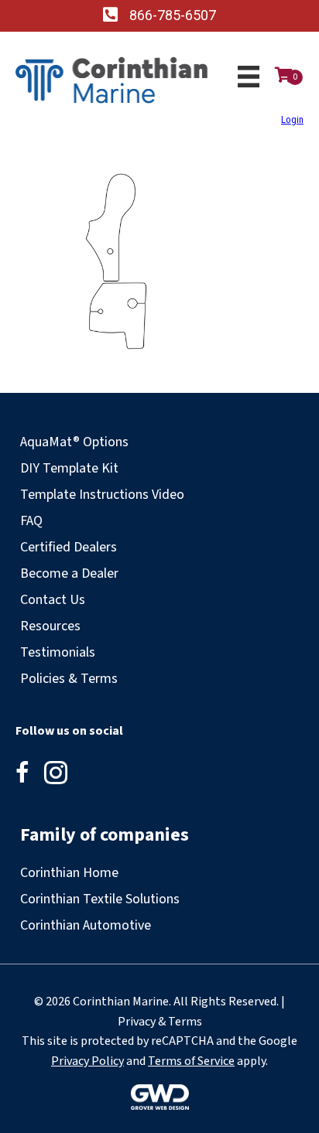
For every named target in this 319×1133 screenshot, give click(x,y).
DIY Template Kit (69, 468)
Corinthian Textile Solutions (100, 899)
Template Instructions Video (102, 494)
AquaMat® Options (74, 442)
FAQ (31, 521)
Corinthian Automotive (85, 925)
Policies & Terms (69, 678)
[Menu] (248, 76)
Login (292, 119)
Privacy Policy (87, 1061)
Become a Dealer (69, 573)
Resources (50, 626)
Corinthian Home (69, 872)
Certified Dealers (68, 547)
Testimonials (57, 652)
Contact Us (52, 599)
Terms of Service (191, 1061)
